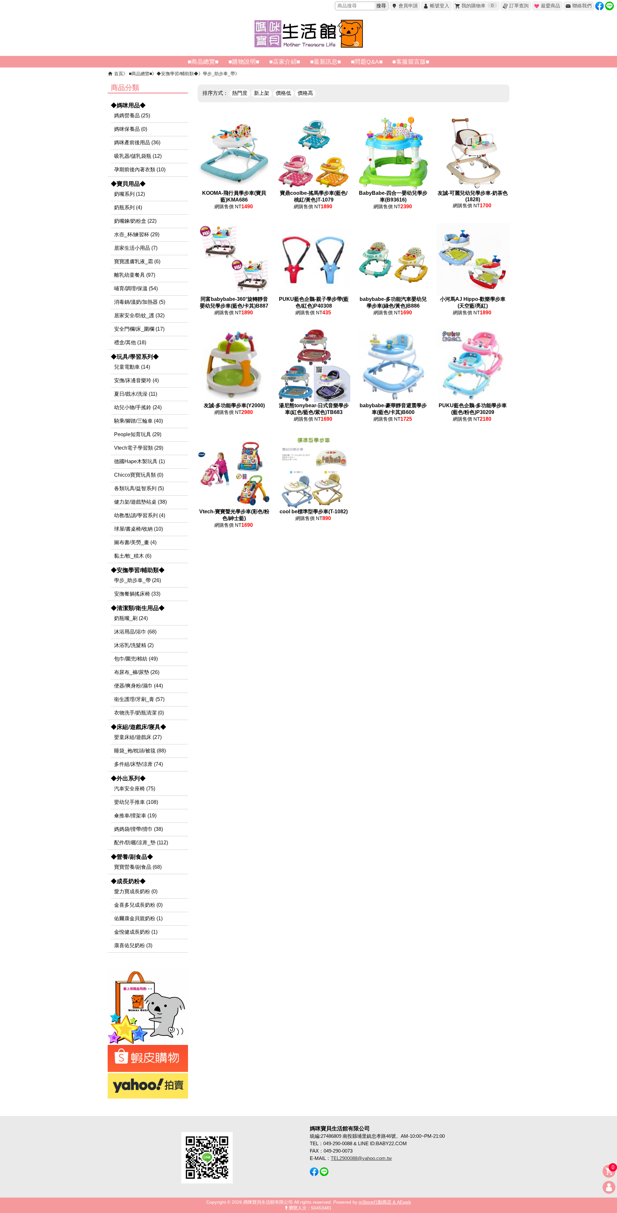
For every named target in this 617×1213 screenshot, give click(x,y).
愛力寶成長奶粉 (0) (135, 891)
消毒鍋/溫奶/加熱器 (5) (139, 302)
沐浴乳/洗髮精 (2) (134, 645)
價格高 (305, 93)
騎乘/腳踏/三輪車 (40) (138, 421)
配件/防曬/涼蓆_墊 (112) (141, 842)
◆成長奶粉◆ (128, 881)
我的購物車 (477, 5)
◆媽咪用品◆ (128, 105)
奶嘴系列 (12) (129, 194)
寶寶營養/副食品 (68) (138, 867)
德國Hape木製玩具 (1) (139, 461)
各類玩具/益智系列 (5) (139, 488)
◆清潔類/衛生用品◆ (138, 608)
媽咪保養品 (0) (130, 129)
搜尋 (381, 5)
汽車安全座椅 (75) (134, 788)
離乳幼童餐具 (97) (134, 275)
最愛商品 (550, 5)
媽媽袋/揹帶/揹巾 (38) (138, 829)
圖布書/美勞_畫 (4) (135, 542)
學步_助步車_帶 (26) (137, 580)
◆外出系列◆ (128, 778)
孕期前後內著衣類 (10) (139, 169)
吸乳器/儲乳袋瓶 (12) (138, 156)
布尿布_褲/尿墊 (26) (136, 672)
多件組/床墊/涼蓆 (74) (138, 764)
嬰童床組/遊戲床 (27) (138, 737)
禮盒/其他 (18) (130, 342)
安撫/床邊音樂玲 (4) (136, 380)
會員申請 (408, 5)
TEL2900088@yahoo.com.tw (361, 1158)
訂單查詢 (519, 5)
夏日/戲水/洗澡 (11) (135, 394)
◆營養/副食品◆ (132, 857)
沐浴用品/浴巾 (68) (135, 631)
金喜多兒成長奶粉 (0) (138, 905)
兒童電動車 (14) (132, 367)
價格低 (283, 93)
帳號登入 (439, 5)
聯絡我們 (582, 5)
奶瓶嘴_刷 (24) (131, 618)
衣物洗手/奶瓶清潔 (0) (139, 712)
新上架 (261, 93)
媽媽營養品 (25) (132, 115)
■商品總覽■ (140, 73)
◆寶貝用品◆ (128, 184)
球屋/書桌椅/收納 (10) (138, 529)
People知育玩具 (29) (137, 434)
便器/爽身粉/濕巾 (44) (138, 685)
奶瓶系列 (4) (128, 207)
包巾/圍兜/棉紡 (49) (136, 658)
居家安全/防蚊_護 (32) (139, 315)
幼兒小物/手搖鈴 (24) (138, 407)
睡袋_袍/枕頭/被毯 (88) (140, 750)
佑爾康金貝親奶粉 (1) (138, 918)
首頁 (118, 73)
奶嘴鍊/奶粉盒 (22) (135, 221)
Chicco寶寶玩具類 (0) (138, 475)
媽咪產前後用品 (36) (137, 142)
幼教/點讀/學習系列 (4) (139, 515)
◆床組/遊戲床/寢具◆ (138, 727)
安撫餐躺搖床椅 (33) (137, 594)
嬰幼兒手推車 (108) (136, 802)
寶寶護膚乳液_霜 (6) (137, 261)
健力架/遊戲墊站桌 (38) (140, 502)
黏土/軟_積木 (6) (132, 556)
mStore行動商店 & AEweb (385, 1202)
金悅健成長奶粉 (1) (135, 932)
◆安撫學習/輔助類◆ (177, 73)
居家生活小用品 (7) (135, 248)
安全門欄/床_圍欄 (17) (139, 329)
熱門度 (239, 93)
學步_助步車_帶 (219, 73)
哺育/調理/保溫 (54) (136, 288)
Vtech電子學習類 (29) (138, 448)
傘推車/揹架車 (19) (135, 815)
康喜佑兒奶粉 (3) (133, 945)
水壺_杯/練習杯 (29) (136, 234)
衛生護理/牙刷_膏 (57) (139, 699)
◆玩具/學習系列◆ (135, 357)
